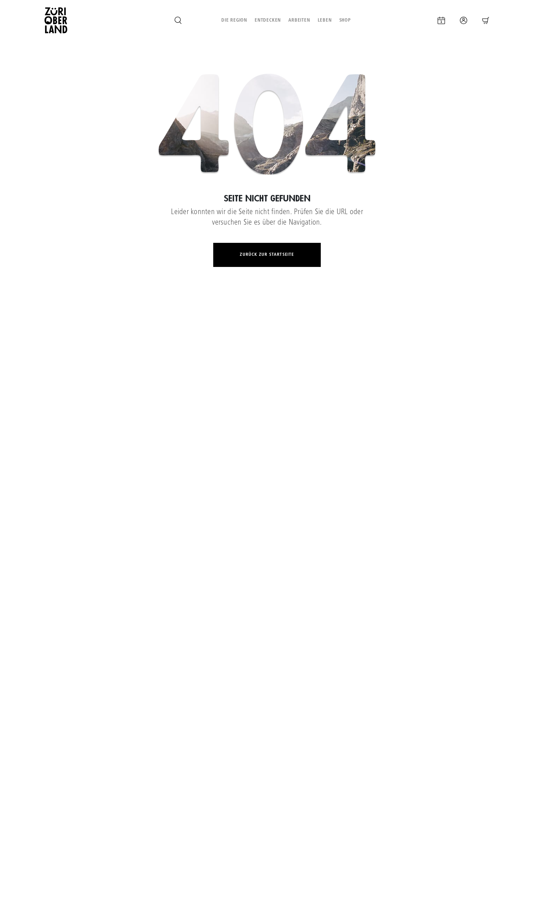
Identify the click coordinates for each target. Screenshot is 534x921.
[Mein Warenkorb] (485, 20)
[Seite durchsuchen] (178, 20)
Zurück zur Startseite (267, 254)
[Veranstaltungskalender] (441, 20)
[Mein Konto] (463, 20)
